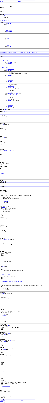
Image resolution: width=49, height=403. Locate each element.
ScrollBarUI (3, 11)
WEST (36, 52)
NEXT (11, 52)
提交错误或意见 (1, 401)
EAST (4, 52)
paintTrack (9, 94)
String (13, 57)
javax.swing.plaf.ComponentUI (4, 5)
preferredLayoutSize (10, 343)
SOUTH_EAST (26, 52)
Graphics (11, 93)
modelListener (9, 32)
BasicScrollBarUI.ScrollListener (5, 37)
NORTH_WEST (18, 52)
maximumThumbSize (10, 30)
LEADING (9, 52)
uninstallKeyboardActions (10, 105)
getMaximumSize (9, 69)
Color (7, 39)
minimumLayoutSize (10, 88)
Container (13, 88)
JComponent (12, 69)
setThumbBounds (9, 100)
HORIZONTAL (6, 52)
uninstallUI (9, 107)
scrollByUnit (9, 99)
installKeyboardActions (10, 80)
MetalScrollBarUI (3, 9)
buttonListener (9, 23)
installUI (9, 82)
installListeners (10, 81)
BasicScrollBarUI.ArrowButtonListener (6, 15)
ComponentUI (6, 109)
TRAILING (33, 52)
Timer (7, 38)
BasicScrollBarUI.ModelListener (5, 244)
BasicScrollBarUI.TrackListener (5, 20)
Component (16, 57)
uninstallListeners (10, 106)
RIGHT (22, 52)
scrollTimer (9, 38)
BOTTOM (1, 52)
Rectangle (7, 75)
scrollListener (9, 37)
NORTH (13, 52)
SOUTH (24, 52)
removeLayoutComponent (10, 336)
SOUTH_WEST (29, 52)
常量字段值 (2, 169)
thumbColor (9, 39)
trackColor (9, 45)
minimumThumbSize (10, 31)
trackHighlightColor (10, 47)
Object (4, 111)
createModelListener (10, 63)
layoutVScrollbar (10, 87)
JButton (7, 24)
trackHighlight (9, 46)
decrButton (9, 24)
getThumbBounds (9, 75)
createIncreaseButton (10, 62)
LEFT (10, 52)
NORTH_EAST (15, 52)
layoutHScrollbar (10, 86)
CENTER (3, 52)
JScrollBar (13, 86)
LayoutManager (4, 334)
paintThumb (9, 93)
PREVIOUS (21, 52)
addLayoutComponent (10, 57)
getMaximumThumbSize (10, 70)
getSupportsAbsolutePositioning (11, 74)
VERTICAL (35, 52)
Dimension (7, 30)
